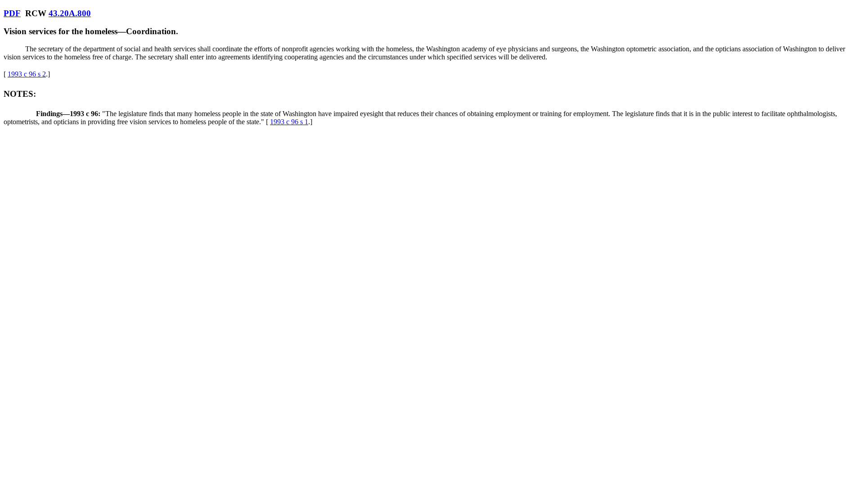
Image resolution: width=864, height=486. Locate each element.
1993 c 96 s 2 (27, 74)
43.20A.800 (70, 13)
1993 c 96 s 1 (289, 122)
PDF (12, 13)
